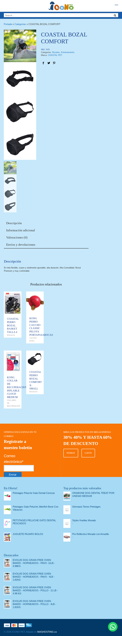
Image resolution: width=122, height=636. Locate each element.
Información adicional (20, 230)
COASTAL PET (55, 55)
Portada (8, 24)
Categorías (20, 24)
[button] (113, 627)
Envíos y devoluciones (20, 244)
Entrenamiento (67, 52)
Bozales (56, 52)
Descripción (14, 223)
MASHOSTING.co (47, 631)
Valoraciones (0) (16, 237)
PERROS (71, 453)
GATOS (88, 453)
